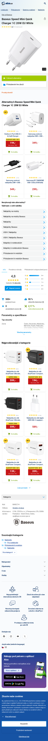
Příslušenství (15, 10)
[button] (24, 562)
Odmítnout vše (24, 737)
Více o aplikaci (11, 670)
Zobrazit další (22, 488)
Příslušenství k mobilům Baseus (16, 259)
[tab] (4, 269)
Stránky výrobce (18, 508)
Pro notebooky (12, 543)
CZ (6, 647)
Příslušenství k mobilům (12, 253)
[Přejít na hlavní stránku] (7, 3)
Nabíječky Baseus (10, 227)
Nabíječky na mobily (11, 211)
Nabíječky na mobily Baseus (14, 216)
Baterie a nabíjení (29, 10)
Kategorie (7, 497)
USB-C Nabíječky (10, 232)
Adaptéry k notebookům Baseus (15, 248)
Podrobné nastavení (24, 730)
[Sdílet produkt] (44, 18)
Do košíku (14, 152)
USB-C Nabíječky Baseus (13, 238)
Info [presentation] (4, 270)
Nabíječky (41, 10)
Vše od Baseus (7, 15)
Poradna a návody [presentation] (15, 270)
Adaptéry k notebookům (12, 243)
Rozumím (24, 724)
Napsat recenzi (14, 288)
